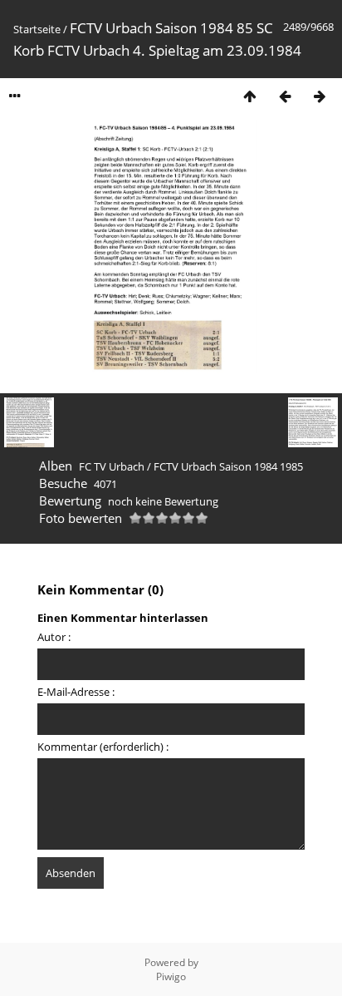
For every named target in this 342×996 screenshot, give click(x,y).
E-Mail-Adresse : (76, 691)
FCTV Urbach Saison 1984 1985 (228, 466)
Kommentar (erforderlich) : (103, 746)
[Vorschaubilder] (249, 96)
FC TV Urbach (111, 466)
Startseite (37, 29)
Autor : (54, 636)
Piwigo (171, 976)
